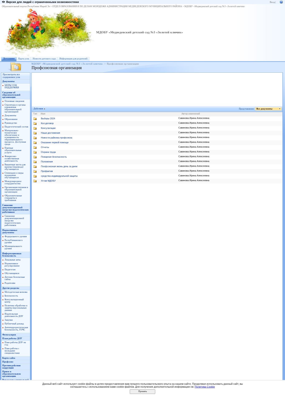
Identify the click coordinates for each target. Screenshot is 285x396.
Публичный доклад (14, 324)
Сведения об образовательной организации (11, 94)
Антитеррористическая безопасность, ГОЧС (16, 328)
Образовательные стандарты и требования (13, 197)
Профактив (47, 171)
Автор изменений (191, 113)
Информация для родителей (73, 58)
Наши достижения (50, 133)
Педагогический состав (16, 127)
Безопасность (11, 296)
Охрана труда (48, 152)
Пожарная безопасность (54, 157)
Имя (43, 113)
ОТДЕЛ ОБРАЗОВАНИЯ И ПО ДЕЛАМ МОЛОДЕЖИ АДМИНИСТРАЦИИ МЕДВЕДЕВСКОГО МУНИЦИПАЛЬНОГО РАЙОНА (117, 6)
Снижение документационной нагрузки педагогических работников (15, 208)
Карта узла (23, 58)
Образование (11, 119)
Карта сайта (8, 358)
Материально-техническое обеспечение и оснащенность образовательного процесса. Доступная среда (15, 137)
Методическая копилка (16, 292)
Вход (272, 2)
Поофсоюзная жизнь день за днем (59, 166)
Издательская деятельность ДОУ (14, 315)
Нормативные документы (9, 231)
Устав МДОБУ (48, 180)
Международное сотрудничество (13, 182)
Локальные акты (12, 260)
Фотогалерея (9, 335)
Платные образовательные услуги (13, 150)
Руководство (11, 123)
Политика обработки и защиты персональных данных (16, 307)
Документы (8, 81)
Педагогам (10, 269)
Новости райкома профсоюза (56, 137)
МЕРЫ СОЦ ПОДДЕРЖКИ (12, 86)
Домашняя (9, 58)
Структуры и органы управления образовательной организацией (15, 108)
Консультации (48, 128)
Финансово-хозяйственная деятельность (12, 158)
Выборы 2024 (48, 118)
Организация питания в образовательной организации (16, 189)
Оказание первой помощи (54, 142)
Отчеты (45, 147)
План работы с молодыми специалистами (12, 350)
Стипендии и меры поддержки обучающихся (14, 175)
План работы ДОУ (12, 338)
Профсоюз (7, 362)
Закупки (9, 320)
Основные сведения (14, 101)
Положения (47, 161)
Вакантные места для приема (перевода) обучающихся (15, 166)
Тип (35, 113)
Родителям (10, 283)
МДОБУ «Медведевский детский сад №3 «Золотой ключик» (214, 6)
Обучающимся (12, 273)
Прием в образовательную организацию (11, 373)
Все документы (264, 109)
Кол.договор (47, 123)
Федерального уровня (16, 236)
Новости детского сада (44, 58)
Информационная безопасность (11, 254)
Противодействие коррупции (11, 366)
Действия (38, 108)
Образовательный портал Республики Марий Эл (26, 6)
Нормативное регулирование (12, 264)
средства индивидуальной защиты (59, 176)
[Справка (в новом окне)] (281, 2)
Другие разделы (10, 288)
